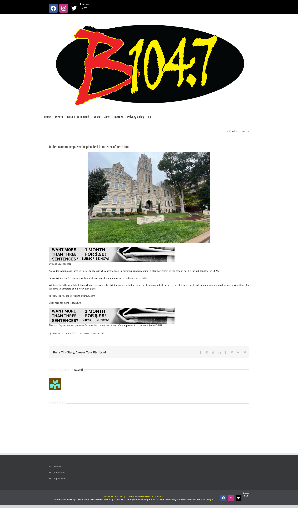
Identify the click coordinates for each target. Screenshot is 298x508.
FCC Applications (58, 478)
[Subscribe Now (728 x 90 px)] (112, 248)
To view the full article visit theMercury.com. (72, 295)
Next (244, 131)
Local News (84, 333)
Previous (234, 131)
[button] (149, 117)
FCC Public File (56, 472)
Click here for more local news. (65, 302)
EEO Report (55, 466)
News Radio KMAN (152, 325)
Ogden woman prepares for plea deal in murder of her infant (91, 325)
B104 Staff (56, 333)
